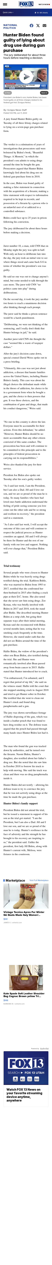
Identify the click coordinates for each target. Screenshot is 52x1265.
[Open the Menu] (5, 4)
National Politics (10, 26)
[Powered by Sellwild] (44, 1049)
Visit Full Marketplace (39, 880)
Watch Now (44, 4)
